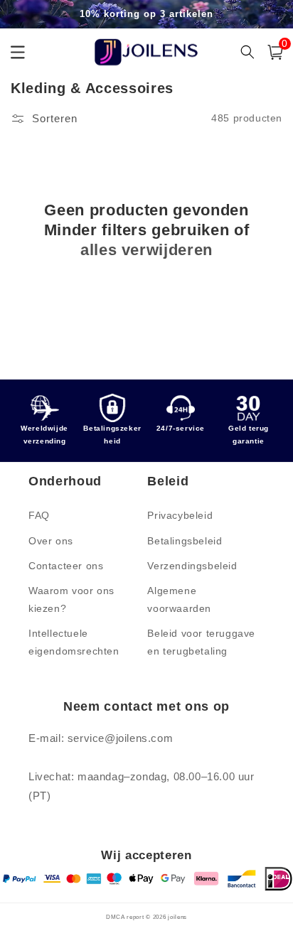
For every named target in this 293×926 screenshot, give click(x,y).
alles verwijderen (146, 250)
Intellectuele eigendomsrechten (73, 642)
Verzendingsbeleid (192, 565)
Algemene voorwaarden (179, 599)
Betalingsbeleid (184, 541)
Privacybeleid (180, 515)
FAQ (39, 515)
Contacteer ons (65, 565)
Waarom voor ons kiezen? (71, 599)
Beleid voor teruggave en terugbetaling (201, 642)
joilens (177, 916)
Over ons (50, 541)
